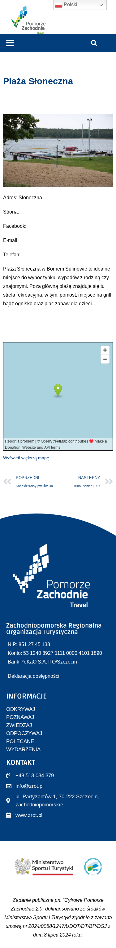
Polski (69, 4)
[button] (10, 43)
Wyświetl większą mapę (26, 457)
